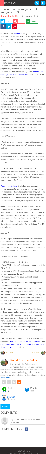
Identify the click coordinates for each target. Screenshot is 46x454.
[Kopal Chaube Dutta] (2, 353)
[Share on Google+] (14, 26)
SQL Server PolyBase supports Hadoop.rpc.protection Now (36, 352)
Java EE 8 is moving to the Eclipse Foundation (21, 73)
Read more (5, 377)
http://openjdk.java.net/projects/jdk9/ (25, 341)
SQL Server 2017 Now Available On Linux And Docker (10, 352)
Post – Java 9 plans (8, 185)
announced (17, 33)
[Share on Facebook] (3, 26)
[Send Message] (19, 382)
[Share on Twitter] (8, 26)
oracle (5, 406)
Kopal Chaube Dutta (10, 16)
